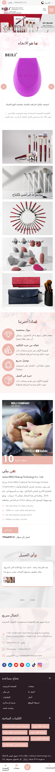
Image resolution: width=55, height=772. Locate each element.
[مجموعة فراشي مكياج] (27, 182)
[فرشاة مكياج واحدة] (27, 218)
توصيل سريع (22, 360)
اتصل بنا (31, 692)
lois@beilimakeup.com (31, 655)
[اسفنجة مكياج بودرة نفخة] (27, 254)
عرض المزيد (25, 115)
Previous (4, 87)
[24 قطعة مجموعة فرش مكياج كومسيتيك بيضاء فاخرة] (27, 75)
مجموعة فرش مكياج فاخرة (15, 744)
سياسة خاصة (8, 708)
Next (51, 87)
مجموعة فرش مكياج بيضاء (15, 732)
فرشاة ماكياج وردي (40, 738)
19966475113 (20, 2)
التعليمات (6, 697)
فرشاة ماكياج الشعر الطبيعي (15, 738)
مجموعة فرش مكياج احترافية (16, 726)
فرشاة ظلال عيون (40, 726)
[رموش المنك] (27, 147)
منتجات (31, 686)
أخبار (30, 697)
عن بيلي (6, 692)
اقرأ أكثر (7, 530)
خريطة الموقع (34, 702)
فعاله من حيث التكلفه (27, 345)
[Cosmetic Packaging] (27, 290)
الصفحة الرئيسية (9, 686)
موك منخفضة (23, 329)
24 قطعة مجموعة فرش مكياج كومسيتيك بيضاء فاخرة (27, 104)
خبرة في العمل (24, 375)
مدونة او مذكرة (9, 702)
